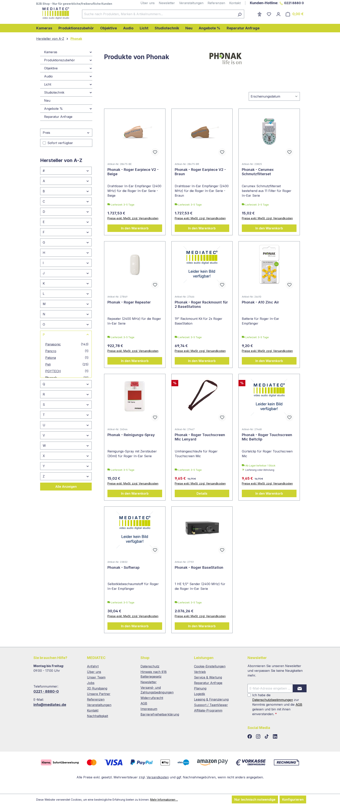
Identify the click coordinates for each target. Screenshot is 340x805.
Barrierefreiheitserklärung (159, 714)
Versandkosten (158, 777)
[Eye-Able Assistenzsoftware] (259, 14)
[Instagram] (258, 737)
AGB (143, 703)
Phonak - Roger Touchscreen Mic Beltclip (267, 437)
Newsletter (167, 3)
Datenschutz (149, 666)
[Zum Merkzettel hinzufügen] (155, 152)
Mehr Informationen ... (164, 799)
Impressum (148, 709)
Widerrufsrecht (151, 698)
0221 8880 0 (294, 3)
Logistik (199, 694)
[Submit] (300, 688)
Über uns (147, 3)
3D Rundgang (97, 688)
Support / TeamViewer (211, 705)
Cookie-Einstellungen (209, 666)
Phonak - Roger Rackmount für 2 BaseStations (201, 304)
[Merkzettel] (269, 14)
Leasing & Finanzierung (211, 699)
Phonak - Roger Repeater (129, 302)
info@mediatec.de (49, 705)
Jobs (90, 683)
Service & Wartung (208, 677)
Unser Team (96, 677)
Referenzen (216, 3)
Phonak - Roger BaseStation (199, 567)
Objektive (51, 68)
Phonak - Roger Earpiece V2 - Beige (133, 172)
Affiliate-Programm (208, 710)
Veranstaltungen (191, 3)
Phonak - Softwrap (123, 567)
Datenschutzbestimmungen (272, 700)
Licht (47, 84)
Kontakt (235, 3)
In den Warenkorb (135, 228)
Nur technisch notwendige (254, 799)
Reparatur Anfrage (58, 117)
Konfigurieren (293, 799)
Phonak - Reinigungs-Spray (131, 435)
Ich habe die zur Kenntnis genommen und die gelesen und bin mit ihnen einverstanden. (277, 704)
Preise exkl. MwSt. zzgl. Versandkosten (132, 218)
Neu (47, 100)
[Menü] (252, 12)
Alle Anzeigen (66, 487)
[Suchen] (239, 14)
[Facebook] (250, 737)
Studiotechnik (54, 92)
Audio (48, 76)
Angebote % (53, 109)
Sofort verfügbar (60, 143)
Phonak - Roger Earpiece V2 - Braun (200, 172)
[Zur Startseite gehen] (55, 13)
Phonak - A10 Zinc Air (260, 302)
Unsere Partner (98, 694)
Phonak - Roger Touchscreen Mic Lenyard (200, 437)
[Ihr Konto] (278, 14)
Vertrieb (200, 672)
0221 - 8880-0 (46, 691)
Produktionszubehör (59, 60)
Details (202, 493)
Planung (200, 688)
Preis (46, 133)
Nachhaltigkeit (97, 716)
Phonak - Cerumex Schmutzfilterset (258, 172)
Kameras (50, 52)
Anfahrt (93, 666)
